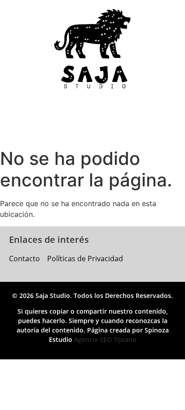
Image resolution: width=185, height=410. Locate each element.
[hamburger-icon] (75, 121)
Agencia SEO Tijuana (105, 339)
